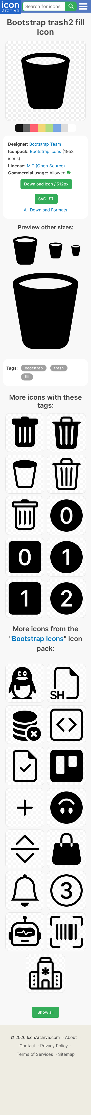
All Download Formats (45, 209)
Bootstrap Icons (45, 151)
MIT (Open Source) (46, 165)
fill (27, 376)
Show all (45, 1012)
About (71, 1037)
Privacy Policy (54, 1045)
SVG (42, 198)
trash (59, 368)
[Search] (71, 6)
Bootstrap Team (45, 144)
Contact (27, 1045)
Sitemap (66, 1054)
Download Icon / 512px (46, 183)
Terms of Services (35, 1054)
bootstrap (34, 368)
